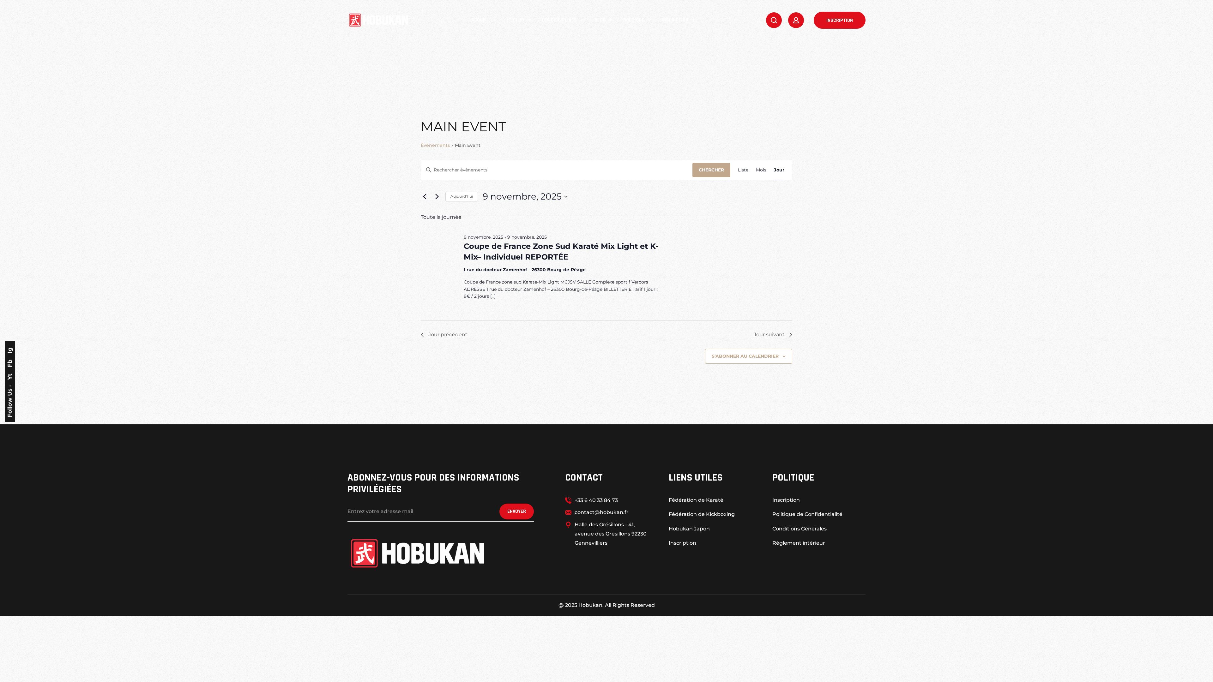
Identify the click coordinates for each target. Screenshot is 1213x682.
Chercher (711, 170)
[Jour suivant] (437, 196)
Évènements (435, 145)
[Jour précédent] (424, 196)
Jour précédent (448, 335)
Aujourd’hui (461, 196)
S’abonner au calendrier (745, 356)
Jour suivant (769, 335)
